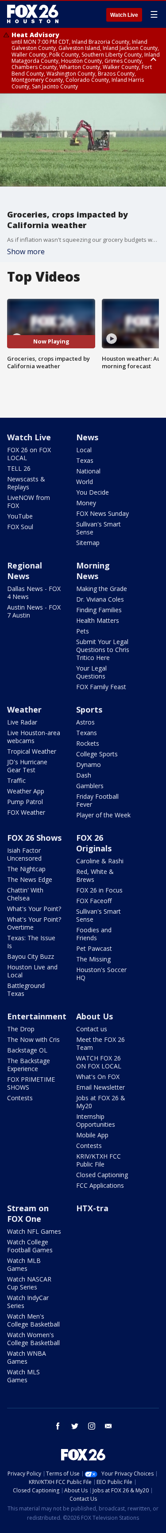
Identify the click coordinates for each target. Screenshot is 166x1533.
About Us (94, 1016)
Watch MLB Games (24, 1264)
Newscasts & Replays (26, 483)
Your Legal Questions (91, 672)
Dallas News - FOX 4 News (34, 592)
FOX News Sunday (102, 513)
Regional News (24, 570)
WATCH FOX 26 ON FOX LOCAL (98, 1062)
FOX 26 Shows (34, 837)
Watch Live (124, 15)
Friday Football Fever (97, 800)
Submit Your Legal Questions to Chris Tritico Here (102, 649)
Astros (85, 722)
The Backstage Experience (28, 1064)
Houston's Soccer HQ (101, 973)
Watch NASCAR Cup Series (29, 1283)
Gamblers (90, 786)
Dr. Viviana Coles (100, 599)
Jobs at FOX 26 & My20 (100, 1102)
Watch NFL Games (34, 1231)
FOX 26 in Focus (99, 890)
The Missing (93, 959)
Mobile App (92, 1135)
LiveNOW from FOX (28, 501)
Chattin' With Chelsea (25, 894)
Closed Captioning (102, 1175)
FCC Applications (100, 1185)
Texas (84, 460)
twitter (75, 1426)
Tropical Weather (31, 751)
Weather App (25, 791)
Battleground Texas (26, 989)
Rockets (87, 743)
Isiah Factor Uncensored (24, 854)
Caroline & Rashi (100, 861)
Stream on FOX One (28, 1213)
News (87, 437)
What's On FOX (98, 1076)
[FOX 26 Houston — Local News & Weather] (32, 14)
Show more (26, 251)
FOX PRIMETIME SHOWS (31, 1083)
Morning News (93, 570)
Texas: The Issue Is (31, 942)
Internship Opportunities (95, 1120)
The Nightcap (26, 869)
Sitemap (88, 542)
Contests (20, 1098)
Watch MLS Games (23, 1376)
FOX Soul (20, 526)
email (108, 1426)
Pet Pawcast (94, 948)
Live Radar (22, 722)
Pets (82, 631)
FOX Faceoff (94, 900)
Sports (89, 709)
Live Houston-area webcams (33, 736)
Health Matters (97, 620)
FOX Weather (26, 812)
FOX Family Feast (101, 687)
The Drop (21, 1029)
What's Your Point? (34, 908)
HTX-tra (92, 1208)
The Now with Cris (33, 1039)
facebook (58, 1426)
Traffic (16, 780)
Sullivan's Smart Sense (98, 528)
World (84, 481)
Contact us (91, 1029)
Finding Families (99, 610)
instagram (92, 1426)
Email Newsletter (100, 1087)
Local (84, 450)
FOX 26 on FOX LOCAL (29, 454)
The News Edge (29, 879)
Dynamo (88, 764)
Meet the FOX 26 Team (100, 1043)
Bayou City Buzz (30, 956)
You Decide (92, 492)
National (88, 471)
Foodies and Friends (94, 934)
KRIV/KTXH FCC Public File (98, 1160)
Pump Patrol (25, 801)
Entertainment (36, 1016)
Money (86, 503)
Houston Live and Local (32, 971)
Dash (83, 775)
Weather (24, 709)
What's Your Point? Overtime (34, 923)
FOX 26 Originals (94, 843)
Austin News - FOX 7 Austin (34, 611)
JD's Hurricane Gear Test (27, 766)
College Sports (97, 754)
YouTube (20, 516)
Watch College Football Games (30, 1246)
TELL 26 (19, 468)
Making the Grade (101, 588)
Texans (86, 732)
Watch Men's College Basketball (33, 1320)
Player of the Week (103, 815)
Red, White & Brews (95, 875)
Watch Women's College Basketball (33, 1339)
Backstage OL (27, 1050)
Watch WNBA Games (26, 1357)
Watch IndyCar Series (28, 1301)
